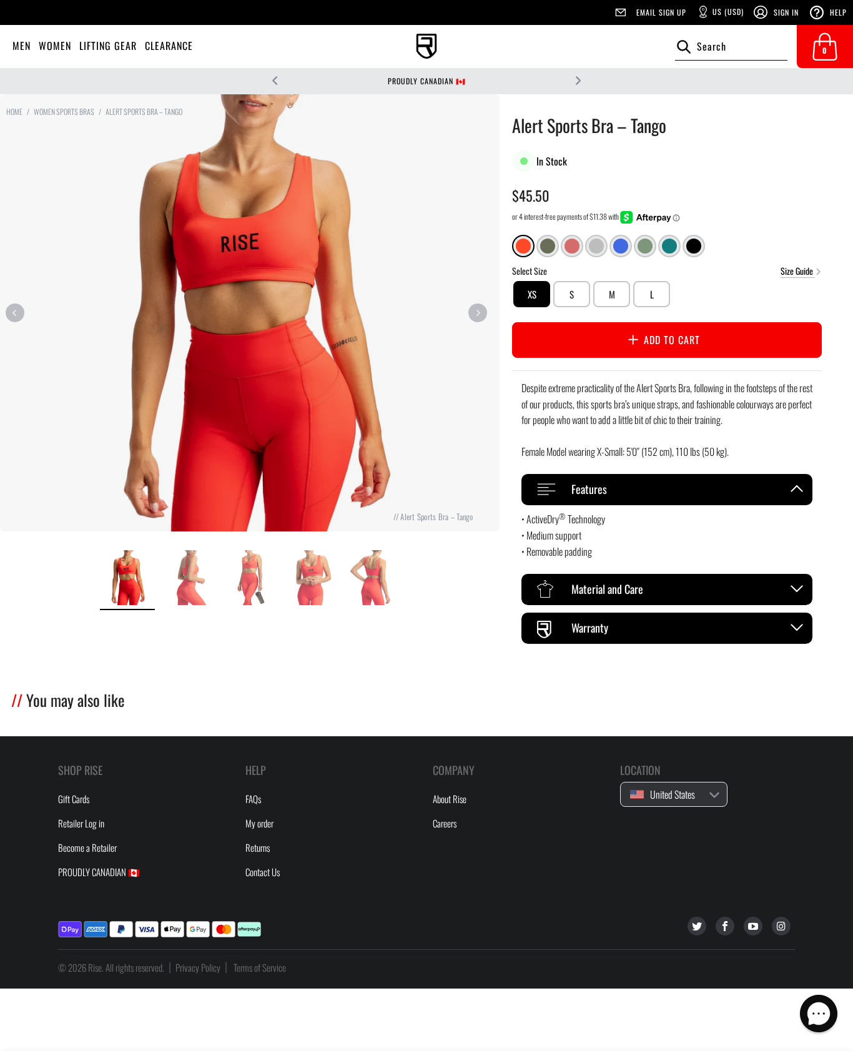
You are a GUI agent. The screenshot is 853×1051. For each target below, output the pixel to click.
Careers (444, 823)
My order (259, 823)
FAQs (253, 799)
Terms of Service (260, 967)
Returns (257, 847)
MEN (21, 45)
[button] (818, 1013)
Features (589, 489)
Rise (95, 967)
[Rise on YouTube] (753, 926)
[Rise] (426, 46)
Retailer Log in (81, 823)
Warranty (589, 627)
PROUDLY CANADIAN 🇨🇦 (427, 81)
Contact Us (262, 872)
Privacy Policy (197, 967)
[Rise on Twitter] (697, 926)
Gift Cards (73, 799)
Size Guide (798, 270)
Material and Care (607, 589)
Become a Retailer (87, 847)
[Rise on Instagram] (781, 926)
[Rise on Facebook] (725, 926)
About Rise (449, 799)
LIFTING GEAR (108, 45)
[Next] (477, 312)
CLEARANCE (169, 45)
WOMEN (55, 45)
